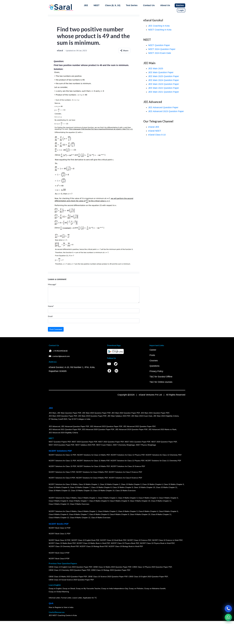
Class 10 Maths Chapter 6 (59, 487)
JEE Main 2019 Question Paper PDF (92, 416)
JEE (86, 5)
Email (50, 316)
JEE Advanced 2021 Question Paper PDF (65, 430)
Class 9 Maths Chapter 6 (58, 501)
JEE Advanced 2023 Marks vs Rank (162, 430)
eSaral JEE (153, 127)
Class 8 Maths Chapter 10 (140, 514)
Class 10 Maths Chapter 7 (80, 487)
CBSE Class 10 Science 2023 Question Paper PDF (108, 577)
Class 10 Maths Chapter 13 (81, 490)
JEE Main (52, 413)
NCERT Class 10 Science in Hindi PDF (167, 540)
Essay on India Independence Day (114, 589)
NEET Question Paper (159, 45)
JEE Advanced (54, 426)
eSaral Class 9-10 (157, 134)
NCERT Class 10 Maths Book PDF (62, 543)
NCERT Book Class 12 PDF (60, 528)
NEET (96, 5)
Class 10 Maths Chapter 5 (174, 484)
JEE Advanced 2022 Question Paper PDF (139, 426)
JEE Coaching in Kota (159, 26)
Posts (152, 355)
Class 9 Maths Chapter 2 (107, 498)
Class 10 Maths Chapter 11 (166, 487)
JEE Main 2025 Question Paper (163, 76)
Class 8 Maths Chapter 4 (148, 511)
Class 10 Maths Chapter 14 (103, 490)
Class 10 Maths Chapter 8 (101, 487)
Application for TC (90, 598)
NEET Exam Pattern (104, 445)
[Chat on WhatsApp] (228, 617)
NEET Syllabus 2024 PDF (85, 445)
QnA (51, 603)
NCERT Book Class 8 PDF (59, 559)
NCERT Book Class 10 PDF (59, 540)
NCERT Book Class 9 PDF (59, 553)
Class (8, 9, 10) (112, 5)
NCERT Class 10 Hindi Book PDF (113, 540)
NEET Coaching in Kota (159, 29)
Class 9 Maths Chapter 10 (140, 501)
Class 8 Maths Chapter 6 (58, 514)
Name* (51, 306)
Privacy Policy (156, 371)
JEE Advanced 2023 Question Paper (166, 111)
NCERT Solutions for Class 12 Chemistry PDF (164, 455)
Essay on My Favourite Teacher (88, 589)
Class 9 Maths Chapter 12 (59, 504)
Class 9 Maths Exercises (79, 504)
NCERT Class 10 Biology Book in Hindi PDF (126, 546)
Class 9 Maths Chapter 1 (87, 498)
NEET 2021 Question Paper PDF (137, 442)
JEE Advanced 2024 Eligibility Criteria (63, 433)
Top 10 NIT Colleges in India (79, 419)
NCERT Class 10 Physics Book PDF (125, 543)
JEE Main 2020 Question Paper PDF (63, 416)
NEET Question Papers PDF (60, 442)
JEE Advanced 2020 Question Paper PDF (98, 430)
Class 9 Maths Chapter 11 (161, 501)
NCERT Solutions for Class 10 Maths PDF (93, 466)
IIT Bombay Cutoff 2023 (58, 419)
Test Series (131, 5)
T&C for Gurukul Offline (161, 376)
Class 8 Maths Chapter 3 (127, 511)
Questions (154, 366)
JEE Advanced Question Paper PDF (75, 426)
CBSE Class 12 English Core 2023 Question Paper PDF (70, 567)
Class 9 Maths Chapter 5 (168, 498)
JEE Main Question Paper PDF (69, 413)
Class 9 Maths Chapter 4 (148, 498)
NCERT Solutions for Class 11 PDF (62, 461)
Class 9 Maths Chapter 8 (99, 501)
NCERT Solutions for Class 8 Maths (63, 511)
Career (153, 350)
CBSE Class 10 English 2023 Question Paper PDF (148, 577)
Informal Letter (54, 598)
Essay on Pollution (136, 589)
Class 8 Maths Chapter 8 (99, 514)
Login (181, 10)
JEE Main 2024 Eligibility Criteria (166, 416)
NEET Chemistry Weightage (124, 445)
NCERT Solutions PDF (60, 451)
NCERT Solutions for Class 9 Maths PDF (92, 472)
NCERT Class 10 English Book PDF (85, 540)
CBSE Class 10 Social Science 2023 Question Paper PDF (71, 580)
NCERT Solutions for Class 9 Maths (63, 498)
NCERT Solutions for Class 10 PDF (62, 466)
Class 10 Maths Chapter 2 (110, 484)
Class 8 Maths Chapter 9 (119, 514)
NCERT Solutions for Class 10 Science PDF (128, 466)
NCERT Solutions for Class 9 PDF (62, 472)
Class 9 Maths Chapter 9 (119, 501)
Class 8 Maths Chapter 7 (78, 514)
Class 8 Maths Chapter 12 (59, 517)
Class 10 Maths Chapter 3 (131, 484)
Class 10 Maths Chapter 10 (144, 487)
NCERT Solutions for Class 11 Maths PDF (93, 461)
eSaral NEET (154, 131)
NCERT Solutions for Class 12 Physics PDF (128, 455)
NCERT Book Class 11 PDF (59, 534)
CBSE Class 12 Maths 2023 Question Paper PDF (112, 567)
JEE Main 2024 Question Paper (163, 80)
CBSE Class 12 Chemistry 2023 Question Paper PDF (69, 570)
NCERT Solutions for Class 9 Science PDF (125, 472)
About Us (165, 5)
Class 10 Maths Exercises (125, 490)
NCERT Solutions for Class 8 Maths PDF (92, 478)
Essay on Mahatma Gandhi (155, 589)
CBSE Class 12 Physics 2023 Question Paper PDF (152, 567)
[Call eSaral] (228, 608)
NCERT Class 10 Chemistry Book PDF (64, 546)
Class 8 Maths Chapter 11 (161, 514)
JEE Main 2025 (155, 68)
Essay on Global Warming (59, 592)
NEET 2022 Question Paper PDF (111, 442)
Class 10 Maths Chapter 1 (89, 484)
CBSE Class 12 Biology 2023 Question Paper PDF (110, 570)
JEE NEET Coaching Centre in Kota (63, 615)
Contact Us (149, 5)
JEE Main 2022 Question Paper (163, 88)
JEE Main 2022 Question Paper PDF (126, 413)
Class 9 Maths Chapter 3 (127, 498)
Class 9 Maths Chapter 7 (78, 501)
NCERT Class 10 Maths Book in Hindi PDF (93, 543)
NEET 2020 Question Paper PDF (164, 442)
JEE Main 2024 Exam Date (141, 416)
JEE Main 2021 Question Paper (163, 92)
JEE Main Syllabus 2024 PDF (118, 416)
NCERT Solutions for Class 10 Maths (63, 484)
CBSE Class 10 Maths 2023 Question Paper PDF (68, 577)
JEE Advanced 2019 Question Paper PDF (131, 430)
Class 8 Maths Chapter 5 (168, 511)
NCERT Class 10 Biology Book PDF (94, 546)
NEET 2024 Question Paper (161, 49)
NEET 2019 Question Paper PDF (61, 445)
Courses (154, 360)
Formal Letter (66, 598)
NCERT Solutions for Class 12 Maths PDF (93, 455)
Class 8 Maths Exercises (101, 517)
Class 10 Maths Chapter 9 (122, 487)
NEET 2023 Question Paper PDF (84, 442)
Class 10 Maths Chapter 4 (152, 484)
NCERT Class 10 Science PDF (139, 540)
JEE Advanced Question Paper (163, 107)
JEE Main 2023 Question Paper (163, 84)
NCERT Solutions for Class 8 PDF (62, 478)
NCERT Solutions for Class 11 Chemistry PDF (163, 461)
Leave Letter (77, 598)
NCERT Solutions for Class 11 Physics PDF (127, 461)
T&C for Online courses (161, 382)
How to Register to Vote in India (61, 607)
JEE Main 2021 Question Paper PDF (155, 413)
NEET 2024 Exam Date (159, 53)
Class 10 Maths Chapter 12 (59, 490)
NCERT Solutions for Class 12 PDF (62, 455)
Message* (52, 284)
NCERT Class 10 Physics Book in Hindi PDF (157, 543)
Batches (180, 5)
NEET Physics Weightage (146, 445)
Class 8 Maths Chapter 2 (107, 511)
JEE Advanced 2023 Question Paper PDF (106, 426)
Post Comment (55, 329)
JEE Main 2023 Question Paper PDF (96, 413)
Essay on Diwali (69, 589)
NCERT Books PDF (59, 524)
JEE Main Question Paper (160, 72)
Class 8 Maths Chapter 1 (87, 511)
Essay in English (55, 589)
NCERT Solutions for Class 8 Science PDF (125, 478)
